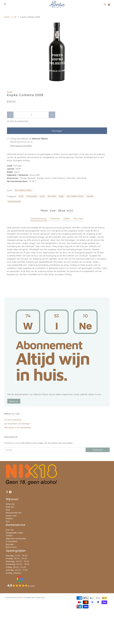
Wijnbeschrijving (38, 218)
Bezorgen (10, 544)
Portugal (90, 196)
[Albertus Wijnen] (57, 4)
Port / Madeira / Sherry (23, 190)
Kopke (10, 92)
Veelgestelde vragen (14, 532)
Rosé (8, 510)
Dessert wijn (11, 515)
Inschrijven (98, 450)
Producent (55, 218)
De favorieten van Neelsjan (17, 423)
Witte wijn (10, 504)
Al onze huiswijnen (13, 419)
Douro (42, 196)
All (15, 17)
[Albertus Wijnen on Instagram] (10, 492)
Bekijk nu (14, 401)
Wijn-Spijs (78, 218)
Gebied (66, 218)
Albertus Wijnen (17, 597)
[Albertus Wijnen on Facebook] (7, 492)
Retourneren (11, 547)
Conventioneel (31, 196)
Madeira (9, 518)
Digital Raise (40, 597)
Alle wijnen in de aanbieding (17, 427)
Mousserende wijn (13, 512)
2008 (21, 196)
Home (7, 17)
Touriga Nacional (14, 201)
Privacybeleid (11, 541)
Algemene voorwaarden (16, 538)
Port (8, 521)
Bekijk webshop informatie (21, 146)
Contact (9, 535)
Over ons (10, 529)
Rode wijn (10, 507)
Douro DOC (52, 196)
